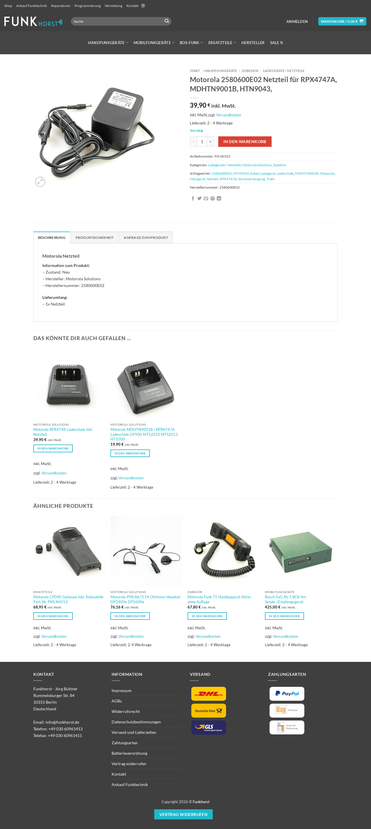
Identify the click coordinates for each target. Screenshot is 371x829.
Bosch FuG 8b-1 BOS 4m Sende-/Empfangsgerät (285, 599)
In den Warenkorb (244, 141)
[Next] (336, 588)
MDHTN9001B (307, 173)
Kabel (254, 173)
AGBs (117, 700)
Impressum (122, 690)
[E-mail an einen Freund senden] (206, 198)
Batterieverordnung (129, 753)
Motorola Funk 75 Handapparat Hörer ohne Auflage (219, 599)
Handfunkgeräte (106, 42)
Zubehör (250, 70)
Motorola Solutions (257, 165)
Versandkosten (228, 115)
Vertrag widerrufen (129, 763)
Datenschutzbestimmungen (136, 721)
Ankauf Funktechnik (31, 6)
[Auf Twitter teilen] (199, 198)
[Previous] (33, 588)
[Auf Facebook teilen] (193, 198)
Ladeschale (285, 173)
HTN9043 (241, 173)
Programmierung (87, 6)
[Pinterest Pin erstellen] (212, 198)
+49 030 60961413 (65, 728)
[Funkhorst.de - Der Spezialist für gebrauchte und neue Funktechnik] (33, 21)
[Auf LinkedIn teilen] (219, 198)
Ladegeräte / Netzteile (284, 70)
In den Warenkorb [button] (52, 448)
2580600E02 (222, 173)
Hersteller (253, 42)
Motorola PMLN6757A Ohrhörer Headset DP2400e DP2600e (145, 599)
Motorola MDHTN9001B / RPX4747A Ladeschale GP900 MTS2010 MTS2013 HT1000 (144, 434)
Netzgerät (197, 179)
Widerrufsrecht (126, 711)
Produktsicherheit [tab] (95, 237)
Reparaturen (60, 6)
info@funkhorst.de (62, 722)
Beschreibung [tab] (52, 237)
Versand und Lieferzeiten (134, 732)
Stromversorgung (251, 179)
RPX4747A (228, 179)
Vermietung (113, 6)
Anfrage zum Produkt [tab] (146, 237)
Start (195, 70)
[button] (297, 21)
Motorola (327, 173)
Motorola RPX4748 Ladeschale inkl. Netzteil (63, 432)
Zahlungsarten (125, 742)
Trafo (270, 179)
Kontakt (132, 6)
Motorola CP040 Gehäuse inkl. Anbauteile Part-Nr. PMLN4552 (68, 599)
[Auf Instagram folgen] (143, 6)
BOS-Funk (189, 42)
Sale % (276, 42)
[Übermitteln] (166, 21)
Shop (8, 6)
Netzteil (212, 179)
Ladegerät (267, 173)
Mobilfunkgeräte (152, 42)
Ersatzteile (220, 42)
